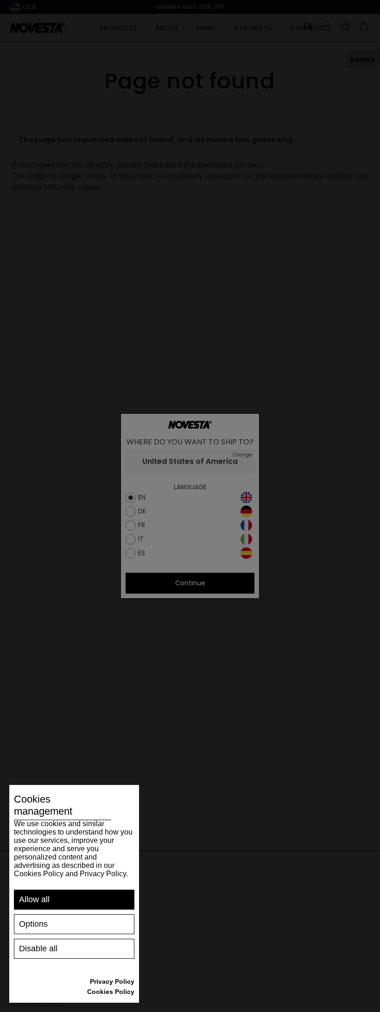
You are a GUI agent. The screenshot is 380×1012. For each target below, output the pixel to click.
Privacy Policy (112, 981)
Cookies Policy (110, 991)
